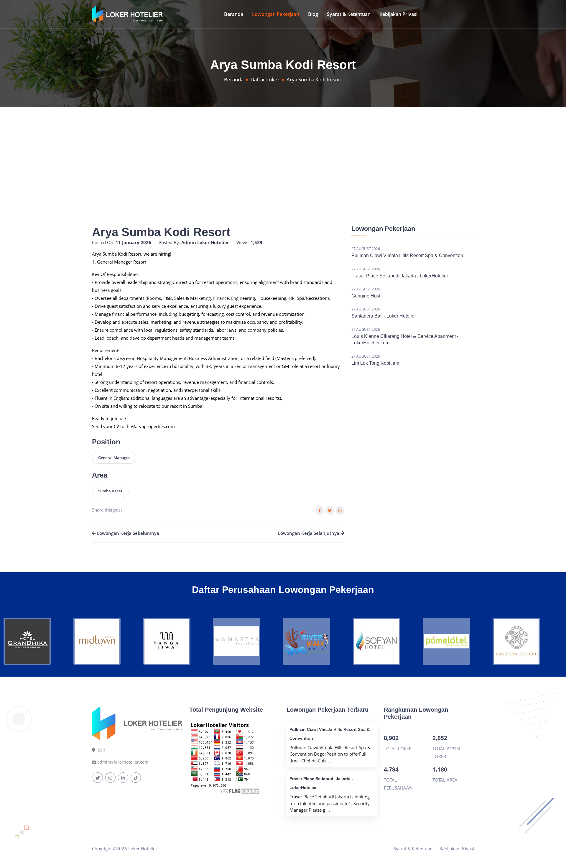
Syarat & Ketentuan (349, 14)
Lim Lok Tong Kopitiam (375, 363)
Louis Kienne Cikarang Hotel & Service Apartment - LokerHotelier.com (404, 339)
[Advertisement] (283, 151)
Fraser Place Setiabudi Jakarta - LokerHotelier (399, 275)
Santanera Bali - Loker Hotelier (383, 315)
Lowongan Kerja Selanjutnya (309, 533)
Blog (313, 14)
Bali (100, 750)
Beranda (233, 14)
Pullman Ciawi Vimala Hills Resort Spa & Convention (407, 255)
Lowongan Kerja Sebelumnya (127, 533)
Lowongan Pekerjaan (275, 14)
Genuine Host (365, 295)
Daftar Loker (265, 79)
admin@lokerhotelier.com (122, 762)
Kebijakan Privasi (398, 14)
